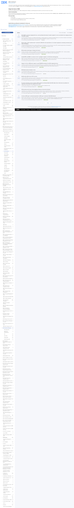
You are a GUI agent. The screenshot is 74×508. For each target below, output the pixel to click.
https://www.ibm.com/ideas (24, 24)
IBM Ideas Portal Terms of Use (56, 106)
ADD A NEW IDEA (7, 32)
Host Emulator (37, 93)
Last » (52, 102)
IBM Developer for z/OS (31, 93)
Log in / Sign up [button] (69, 29)
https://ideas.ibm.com (20, 25)
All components (37, 60)
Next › (48, 102)
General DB (36, 47)
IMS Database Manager (31, 47)
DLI (35, 67)
